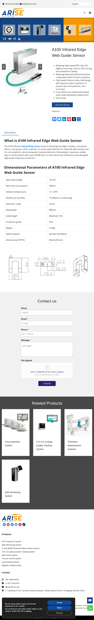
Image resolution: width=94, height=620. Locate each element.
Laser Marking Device (10, 562)
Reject (59, 608)
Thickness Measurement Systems (74, 445)
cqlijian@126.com (12, 587)
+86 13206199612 (12, 579)
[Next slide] (40, 67)
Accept (59, 602)
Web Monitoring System (12, 494)
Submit (47, 383)
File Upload (26, 360)
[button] (22, 90)
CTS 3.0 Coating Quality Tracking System (44, 445)
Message (26, 340)
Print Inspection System (12, 444)
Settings (59, 613)
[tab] (10, 132)
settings (28, 611)
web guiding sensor (30, 146)
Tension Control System (11, 558)
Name (24, 308)
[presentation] (15, 423)
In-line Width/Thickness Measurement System (21, 548)
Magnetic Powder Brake (11, 565)
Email (24, 319)
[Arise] (13, 12)
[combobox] (24, 333)
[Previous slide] (4, 67)
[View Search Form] (84, 13)
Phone (25, 329)
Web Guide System (9, 555)
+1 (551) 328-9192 (12, 583)
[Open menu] (90, 13)
